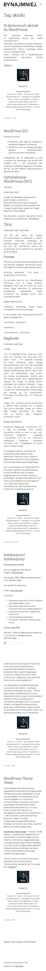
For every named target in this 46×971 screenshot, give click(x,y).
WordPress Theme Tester (18, 780)
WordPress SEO (16, 131)
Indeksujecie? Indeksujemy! (14, 557)
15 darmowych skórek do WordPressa (21, 27)
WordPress (19, 966)
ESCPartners (17, 572)
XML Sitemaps (16, 590)
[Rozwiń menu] (40, 4)
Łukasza (11, 866)
